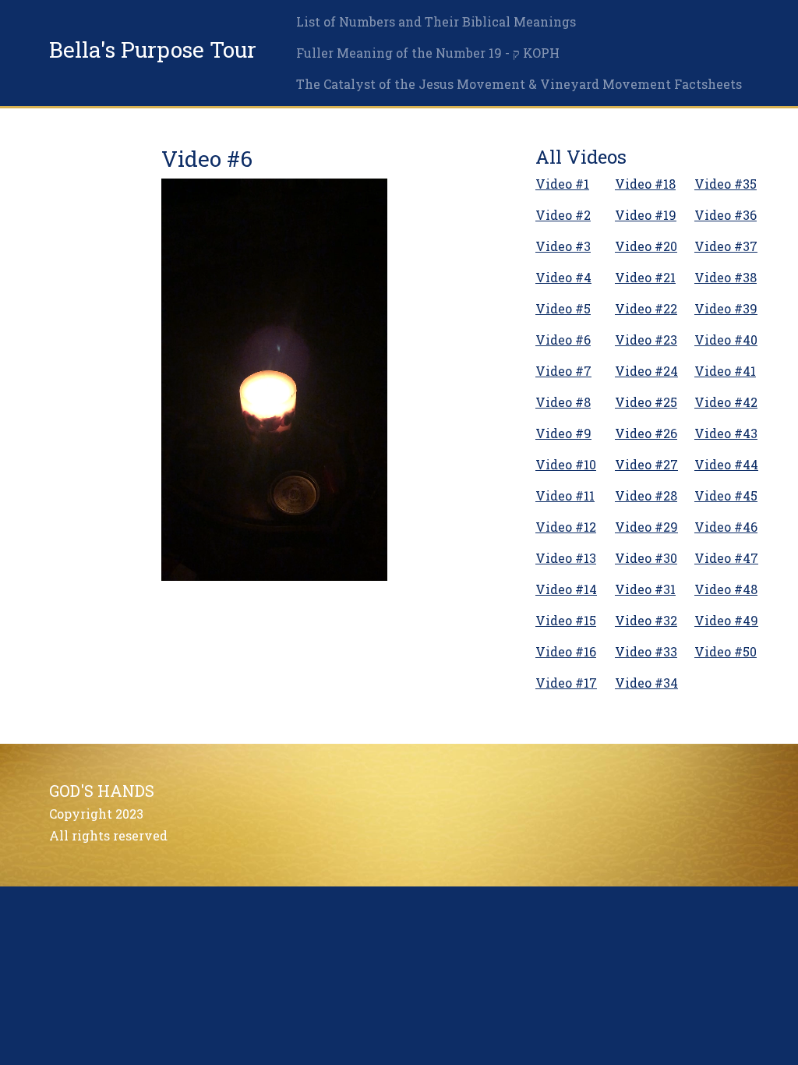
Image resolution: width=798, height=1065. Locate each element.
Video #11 (565, 495)
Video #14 (566, 589)
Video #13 (565, 558)
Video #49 (726, 620)
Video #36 (725, 215)
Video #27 (646, 464)
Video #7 (563, 371)
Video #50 (725, 651)
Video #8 (563, 402)
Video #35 (725, 183)
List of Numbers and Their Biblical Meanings (436, 21)
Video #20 (646, 246)
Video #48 (725, 589)
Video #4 (563, 277)
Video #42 (725, 402)
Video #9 (563, 433)
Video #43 (725, 433)
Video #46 (725, 526)
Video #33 (646, 651)
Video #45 (725, 495)
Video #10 (565, 464)
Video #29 (646, 526)
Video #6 (563, 339)
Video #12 (565, 526)
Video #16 (565, 651)
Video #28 (646, 495)
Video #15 (565, 620)
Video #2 (563, 215)
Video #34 (646, 682)
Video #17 (566, 682)
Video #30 (646, 558)
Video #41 (725, 371)
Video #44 (726, 464)
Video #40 (725, 339)
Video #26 (646, 433)
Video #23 (646, 339)
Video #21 (645, 277)
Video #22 (646, 308)
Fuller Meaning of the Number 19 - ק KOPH (428, 52)
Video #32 (646, 620)
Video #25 (646, 402)
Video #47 (726, 558)
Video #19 (645, 215)
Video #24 (646, 371)
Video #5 (563, 308)
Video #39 (725, 308)
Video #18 (645, 183)
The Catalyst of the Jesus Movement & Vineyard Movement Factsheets (519, 84)
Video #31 (645, 589)
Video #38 (725, 277)
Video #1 (562, 183)
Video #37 (725, 246)
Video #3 (563, 246)
